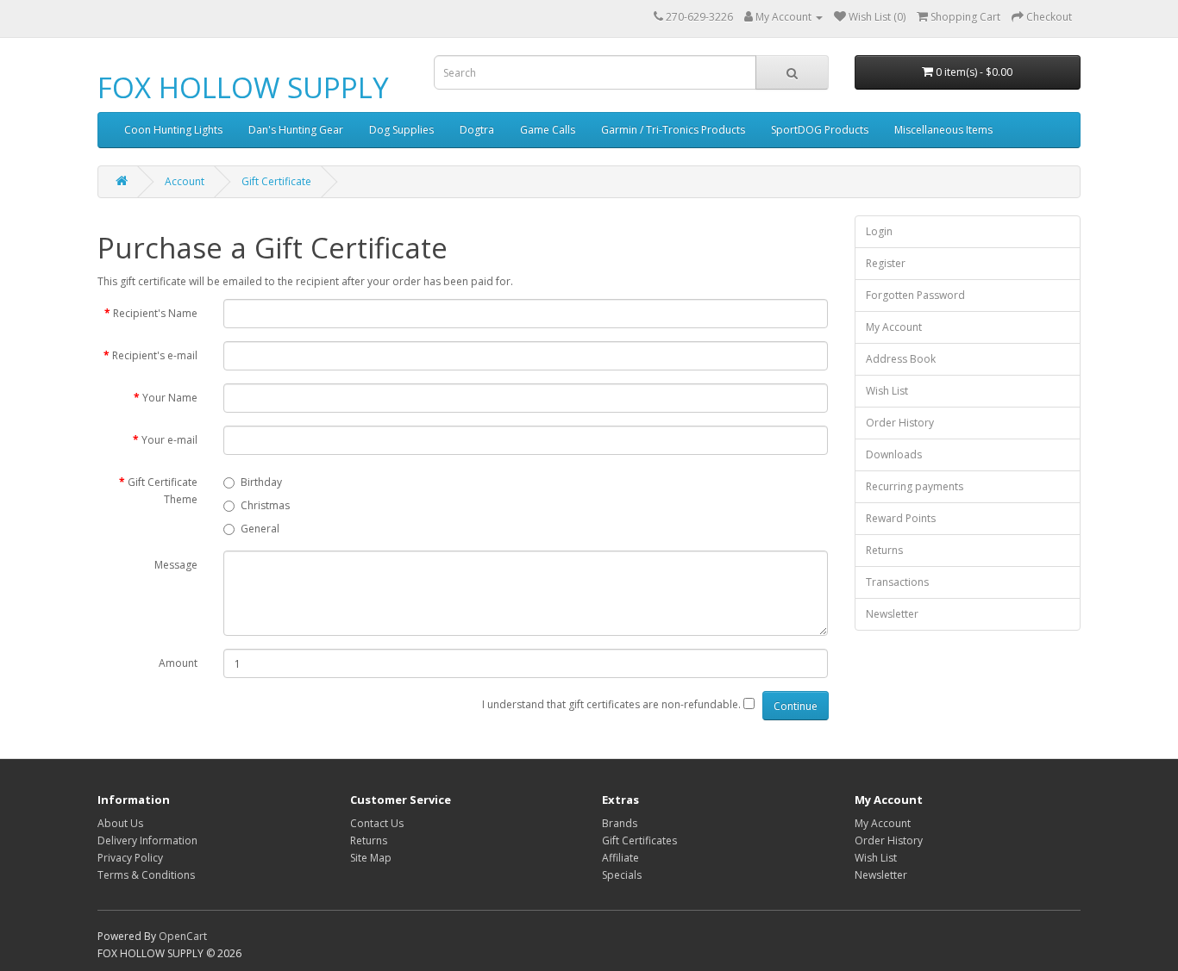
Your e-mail (169, 440)
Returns (884, 550)
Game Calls (547, 129)
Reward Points (901, 518)
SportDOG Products (819, 129)
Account (184, 181)
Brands (619, 823)
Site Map (371, 857)
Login (879, 231)
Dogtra (477, 129)
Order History (900, 422)
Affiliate (620, 857)
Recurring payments (914, 486)
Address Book (901, 359)
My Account (894, 327)
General (260, 528)
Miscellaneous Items (943, 129)
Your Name (169, 397)
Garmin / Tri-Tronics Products (673, 129)
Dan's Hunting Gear (295, 129)
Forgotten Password (915, 295)
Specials (622, 875)
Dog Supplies (401, 129)
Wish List (887, 390)
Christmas (265, 505)
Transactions (897, 582)
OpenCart (183, 936)
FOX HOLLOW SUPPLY (243, 87)
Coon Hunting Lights (173, 129)
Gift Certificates (639, 840)
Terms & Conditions (146, 875)
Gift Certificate (276, 181)
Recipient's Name (155, 313)
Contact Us (377, 823)
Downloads (894, 454)
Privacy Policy (130, 857)
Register (885, 263)
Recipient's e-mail (154, 355)
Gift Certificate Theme (162, 491)
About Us (120, 823)
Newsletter (892, 614)
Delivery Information (147, 840)
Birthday (261, 482)
